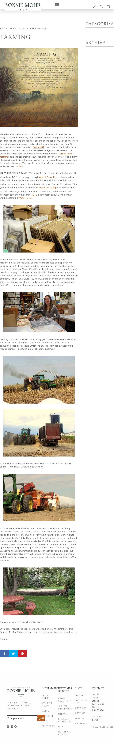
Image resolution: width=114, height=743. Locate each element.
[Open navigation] (57, 4)
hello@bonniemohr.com (99, 727)
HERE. (20, 166)
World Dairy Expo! (49, 177)
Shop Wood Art (81, 701)
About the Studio (47, 704)
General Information (65, 707)
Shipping (62, 714)
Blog (44, 721)
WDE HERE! (25, 197)
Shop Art (80, 695)
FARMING (38, 147)
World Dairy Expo (48, 187)
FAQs (60, 726)
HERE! (34, 194)
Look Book (47, 716)
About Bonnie (45, 696)
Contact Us (47, 726)
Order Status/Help (64, 699)
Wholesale (81, 723)
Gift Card (80, 713)
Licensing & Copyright (64, 733)
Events (45, 711)
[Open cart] (108, 6)
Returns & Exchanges (64, 720)
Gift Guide (80, 708)
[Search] (101, 6)
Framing (79, 718)
